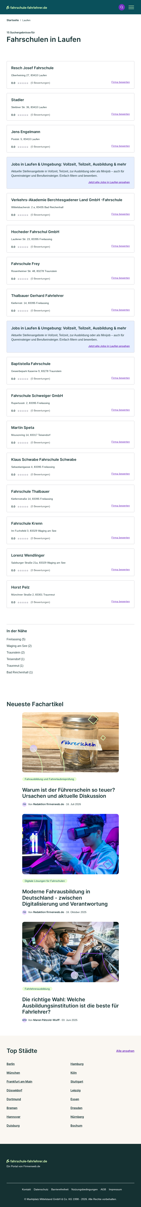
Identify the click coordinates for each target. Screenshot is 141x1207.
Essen (74, 1099)
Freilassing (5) (16, 639)
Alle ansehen (125, 1051)
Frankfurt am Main (19, 1081)
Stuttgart (76, 1081)
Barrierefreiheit (59, 1189)
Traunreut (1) (15, 665)
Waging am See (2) (19, 645)
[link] (70, 75)
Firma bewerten (120, 82)
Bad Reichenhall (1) (20, 672)
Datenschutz (41, 1189)
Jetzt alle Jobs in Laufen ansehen (109, 182)
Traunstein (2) (16, 652)
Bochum (76, 1125)
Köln (73, 1072)
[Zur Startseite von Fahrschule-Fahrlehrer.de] (27, 7)
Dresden (76, 1108)
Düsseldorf (14, 1090)
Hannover (13, 1117)
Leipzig (75, 1090)
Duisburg (13, 1125)
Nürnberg (77, 1117)
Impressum (115, 1189)
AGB (103, 1189)
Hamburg (77, 1064)
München (13, 1072)
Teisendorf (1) (15, 659)
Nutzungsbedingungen (84, 1189)
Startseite (13, 20)
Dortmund (14, 1099)
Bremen (12, 1108)
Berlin (11, 1064)
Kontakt (26, 1189)
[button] (122, 7)
